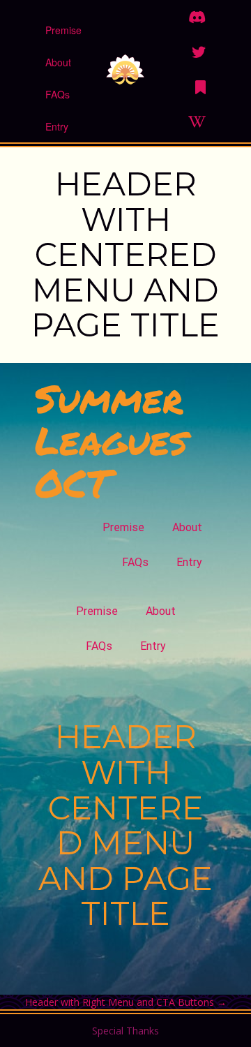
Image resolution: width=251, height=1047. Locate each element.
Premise (63, 30)
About (58, 62)
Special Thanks (125, 1030)
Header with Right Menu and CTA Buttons (126, 1002)
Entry (56, 126)
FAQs (57, 94)
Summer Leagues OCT (111, 440)
